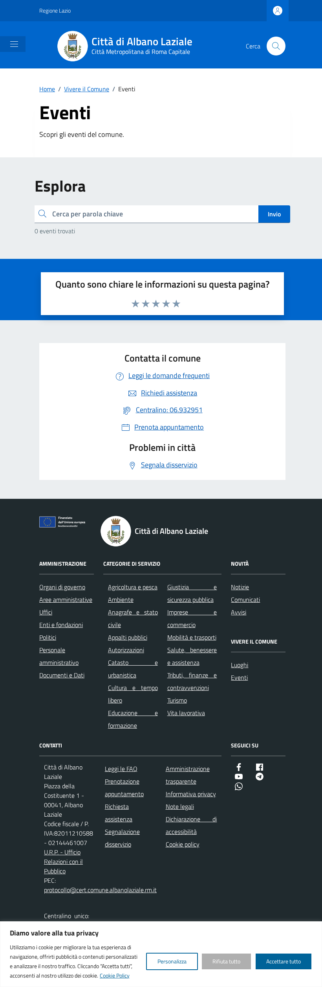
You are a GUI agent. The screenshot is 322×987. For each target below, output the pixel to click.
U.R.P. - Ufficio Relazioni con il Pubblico (63, 861)
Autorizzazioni (126, 650)
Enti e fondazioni (61, 624)
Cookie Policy (115, 975)
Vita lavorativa (186, 713)
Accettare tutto (283, 961)
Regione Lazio (55, 10)
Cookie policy (182, 844)
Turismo (177, 700)
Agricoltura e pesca (132, 587)
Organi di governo (62, 587)
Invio (274, 214)
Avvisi (238, 612)
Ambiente (121, 599)
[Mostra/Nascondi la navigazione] (14, 44)
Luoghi (239, 665)
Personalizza (172, 961)
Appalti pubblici (127, 637)
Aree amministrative (65, 599)
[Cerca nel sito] (276, 46)
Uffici (45, 612)
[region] (161, 954)
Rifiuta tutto (226, 961)
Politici (47, 637)
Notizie (240, 587)
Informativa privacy (191, 794)
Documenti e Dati (61, 675)
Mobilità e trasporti (191, 637)
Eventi (239, 677)
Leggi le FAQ (121, 768)
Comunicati (245, 599)
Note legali (180, 806)
